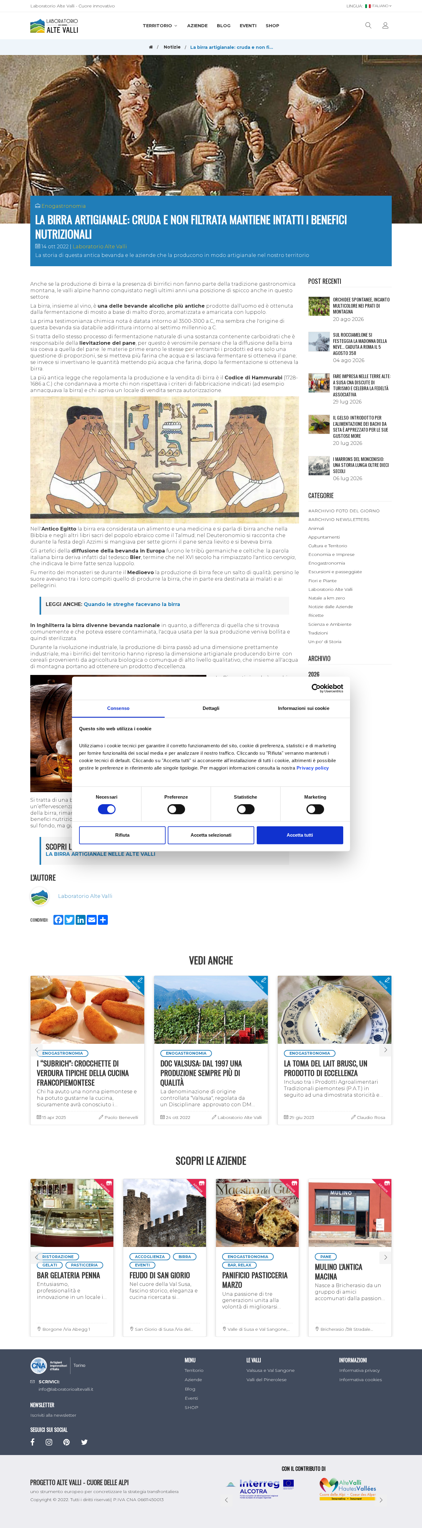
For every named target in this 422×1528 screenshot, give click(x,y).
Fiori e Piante (322, 580)
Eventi (248, 25)
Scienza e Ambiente (330, 624)
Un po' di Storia (324, 641)
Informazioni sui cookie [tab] (303, 708)
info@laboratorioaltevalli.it (66, 1389)
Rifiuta (122, 835)
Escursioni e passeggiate (335, 571)
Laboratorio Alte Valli (100, 247)
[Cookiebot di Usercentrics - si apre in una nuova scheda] (316, 688)
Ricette (316, 615)
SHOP (272, 25)
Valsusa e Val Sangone (271, 1370)
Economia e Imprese (331, 554)
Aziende (197, 25)
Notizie (172, 47)
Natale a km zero (326, 598)
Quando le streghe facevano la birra (132, 604)
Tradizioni (318, 633)
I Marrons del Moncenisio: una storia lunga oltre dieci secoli (361, 464)
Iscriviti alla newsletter (53, 1415)
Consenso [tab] (118, 708)
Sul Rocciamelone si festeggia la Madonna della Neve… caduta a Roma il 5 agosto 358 (360, 343)
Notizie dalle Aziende (330, 606)
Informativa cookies (360, 1379)
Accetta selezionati (211, 835)
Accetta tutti (300, 835)
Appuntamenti (324, 537)
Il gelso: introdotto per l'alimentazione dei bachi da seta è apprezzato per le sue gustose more (360, 426)
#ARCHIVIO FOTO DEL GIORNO (344, 511)
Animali (316, 528)
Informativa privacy (359, 1370)
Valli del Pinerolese (267, 1379)
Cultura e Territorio (327, 545)
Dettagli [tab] (211, 708)
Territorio (158, 25)
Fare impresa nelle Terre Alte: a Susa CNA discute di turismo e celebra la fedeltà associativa (361, 385)
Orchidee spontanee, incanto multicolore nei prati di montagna (361, 305)
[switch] (176, 809)
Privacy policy (313, 767)
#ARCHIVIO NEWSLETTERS (338, 519)
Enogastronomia (63, 206)
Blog (223, 25)
